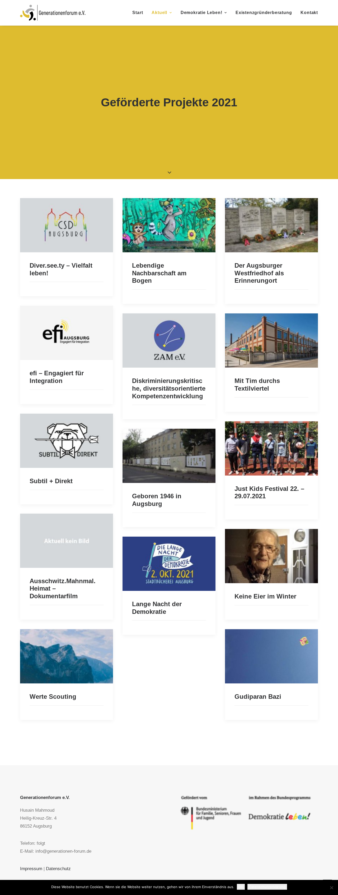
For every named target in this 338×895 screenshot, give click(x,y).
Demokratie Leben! (201, 12)
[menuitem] (139, 12)
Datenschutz (58, 868)
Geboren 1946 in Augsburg (156, 499)
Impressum (31, 868)
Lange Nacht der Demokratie (157, 607)
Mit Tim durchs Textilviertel (257, 384)
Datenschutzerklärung (267, 887)
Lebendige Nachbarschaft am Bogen (159, 273)
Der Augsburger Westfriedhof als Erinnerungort (259, 273)
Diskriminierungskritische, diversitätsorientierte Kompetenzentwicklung (168, 388)
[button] (66, 225)
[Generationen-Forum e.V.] (52, 13)
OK (240, 887)
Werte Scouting (53, 696)
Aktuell (159, 12)
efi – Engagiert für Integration (57, 376)
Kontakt (309, 12)
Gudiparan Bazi (257, 696)
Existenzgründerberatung (264, 12)
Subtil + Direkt (51, 481)
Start (137, 12)
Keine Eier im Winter (265, 596)
